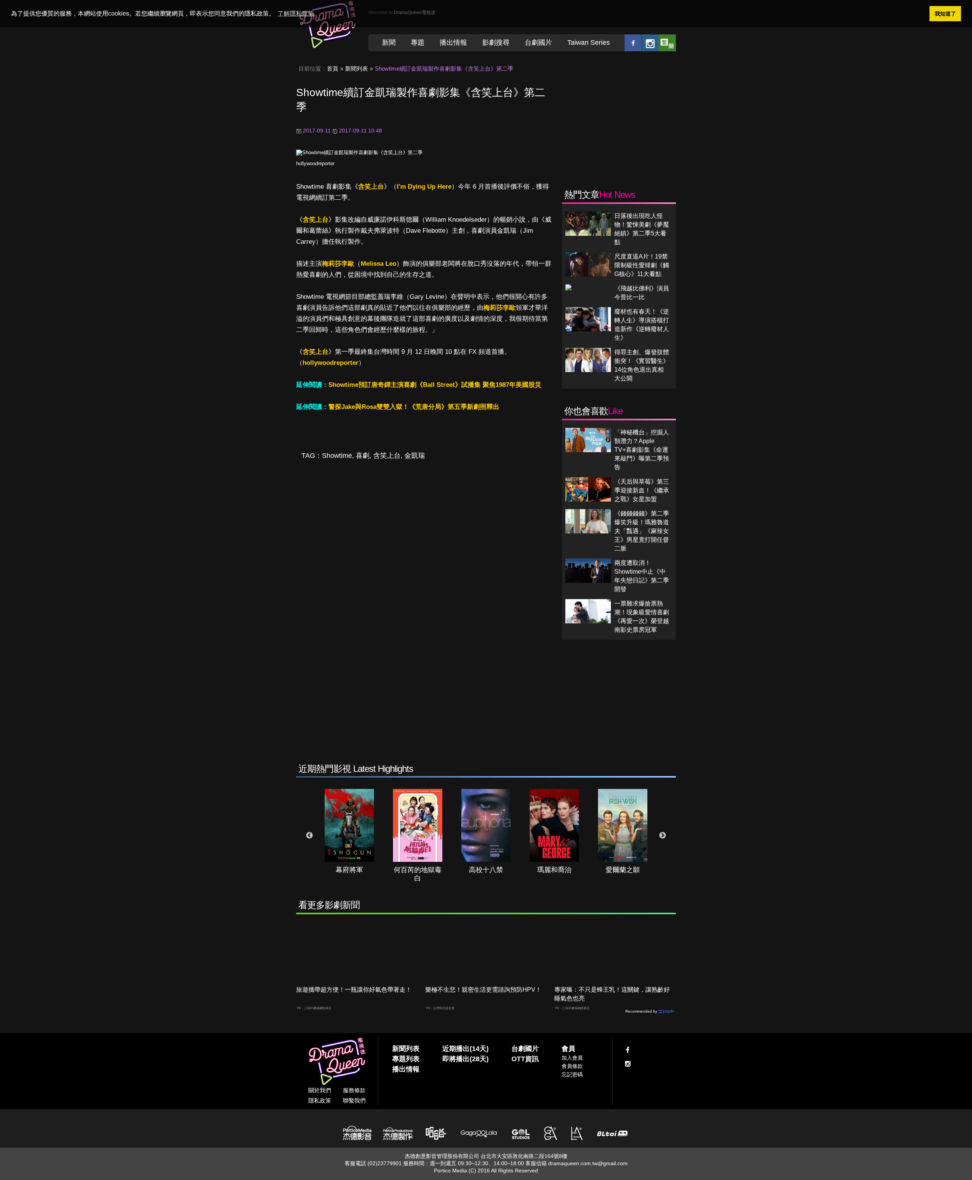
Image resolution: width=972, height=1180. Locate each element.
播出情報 (453, 42)
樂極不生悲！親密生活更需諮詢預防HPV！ (483, 989)
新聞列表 (356, 68)
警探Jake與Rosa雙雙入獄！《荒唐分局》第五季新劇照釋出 (413, 406)
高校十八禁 (486, 870)
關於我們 (319, 1090)
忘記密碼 (572, 1074)
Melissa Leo (378, 263)
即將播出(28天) (465, 1059)
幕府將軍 (349, 870)
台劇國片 (538, 42)
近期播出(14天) (465, 1048)
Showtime (337, 455)
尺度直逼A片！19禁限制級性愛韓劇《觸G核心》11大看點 (641, 265)
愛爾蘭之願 (623, 870)
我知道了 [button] (945, 14)
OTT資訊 (525, 1059)
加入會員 (572, 1058)
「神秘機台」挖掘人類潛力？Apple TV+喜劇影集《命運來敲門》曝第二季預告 (641, 449)
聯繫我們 (354, 1100)
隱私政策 (319, 1100)
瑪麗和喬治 (554, 870)
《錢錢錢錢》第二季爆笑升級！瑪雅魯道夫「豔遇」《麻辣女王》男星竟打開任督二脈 (641, 531)
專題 (417, 42)
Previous (309, 835)
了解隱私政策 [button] (296, 13)
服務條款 (354, 1090)
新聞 (389, 42)
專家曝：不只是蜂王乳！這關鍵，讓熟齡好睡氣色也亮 (612, 994)
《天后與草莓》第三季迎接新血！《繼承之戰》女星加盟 (641, 490)
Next (662, 835)
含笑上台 (371, 186)
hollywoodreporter (315, 163)
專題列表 (406, 1059)
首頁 (332, 68)
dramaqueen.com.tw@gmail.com (588, 1163)
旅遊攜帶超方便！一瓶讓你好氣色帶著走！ (354, 989)
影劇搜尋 (496, 42)
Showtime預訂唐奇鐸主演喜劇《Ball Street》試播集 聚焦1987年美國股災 (434, 384)
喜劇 (362, 455)
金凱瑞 (414, 455)
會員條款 (572, 1066)
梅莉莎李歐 (338, 263)
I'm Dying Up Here (424, 186)
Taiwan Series (588, 42)
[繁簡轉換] (667, 42)
